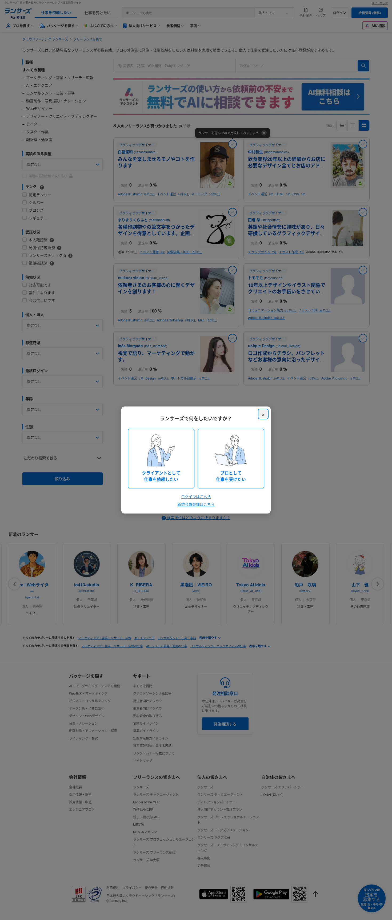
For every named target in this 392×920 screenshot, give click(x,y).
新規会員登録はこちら (196, 504)
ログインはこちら (196, 496)
